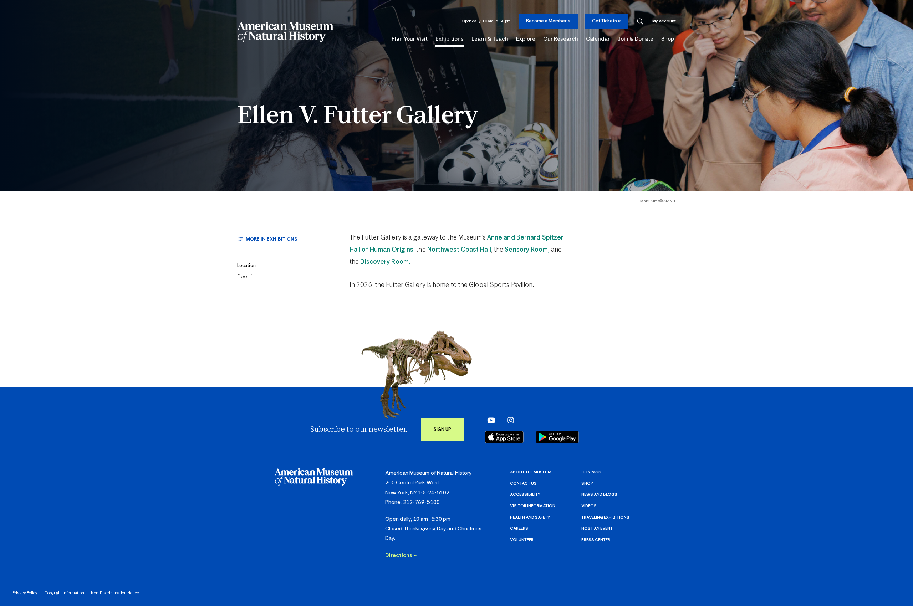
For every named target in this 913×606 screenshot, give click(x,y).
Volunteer (522, 540)
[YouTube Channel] (489, 420)
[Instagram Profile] (508, 420)
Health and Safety (530, 517)
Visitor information (532, 506)
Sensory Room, (527, 250)
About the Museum (530, 472)
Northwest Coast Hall (459, 250)
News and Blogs (599, 495)
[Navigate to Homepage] (285, 32)
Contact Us (523, 484)
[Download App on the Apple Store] (504, 437)
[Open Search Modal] (640, 21)
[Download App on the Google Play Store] (557, 437)
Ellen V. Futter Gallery (357, 116)
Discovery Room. (385, 262)
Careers (519, 528)
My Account (664, 21)
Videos (589, 506)
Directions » (401, 555)
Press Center (595, 540)
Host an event (597, 528)
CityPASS (591, 472)
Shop (587, 484)
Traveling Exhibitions (605, 517)
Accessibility (525, 495)
